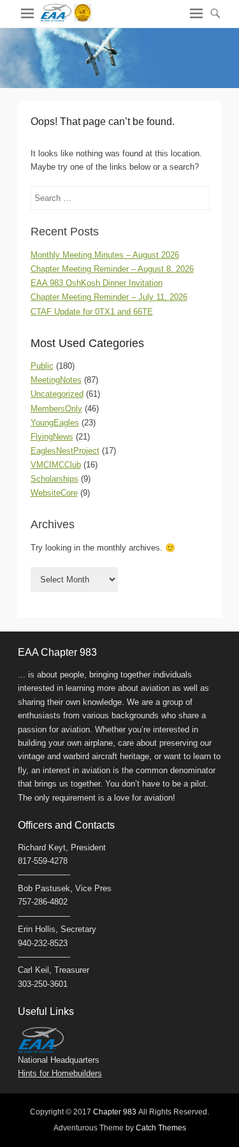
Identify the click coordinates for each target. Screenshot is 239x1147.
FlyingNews (52, 436)
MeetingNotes (56, 380)
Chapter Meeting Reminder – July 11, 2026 (109, 297)
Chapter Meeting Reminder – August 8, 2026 (112, 269)
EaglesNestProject (65, 450)
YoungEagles (55, 422)
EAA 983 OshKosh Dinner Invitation (97, 283)
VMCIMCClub (56, 465)
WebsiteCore (54, 493)
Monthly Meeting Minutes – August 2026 (105, 255)
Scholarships (54, 479)
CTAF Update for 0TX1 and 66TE (92, 311)
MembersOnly (56, 408)
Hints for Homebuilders (60, 1073)
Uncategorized (57, 394)
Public (42, 366)
